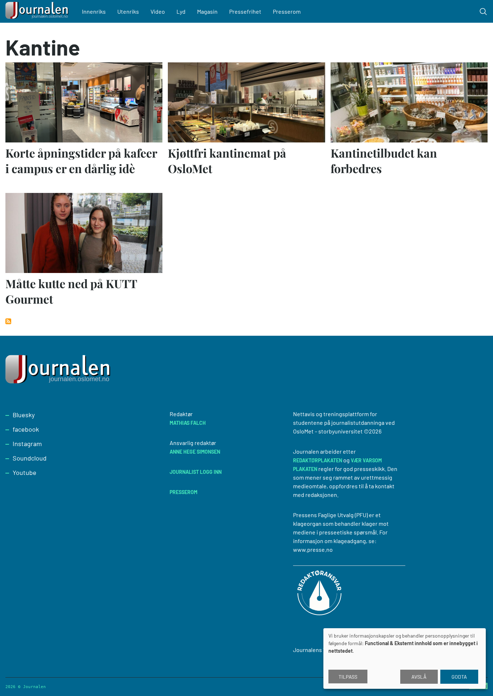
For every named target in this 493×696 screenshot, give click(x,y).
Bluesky (24, 415)
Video (157, 11)
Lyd (181, 11)
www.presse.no (313, 549)
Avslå (419, 677)
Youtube (24, 472)
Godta (459, 677)
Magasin (207, 11)
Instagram (27, 444)
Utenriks (128, 11)
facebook (26, 429)
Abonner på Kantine (8, 321)
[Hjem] (37, 11)
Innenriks (94, 11)
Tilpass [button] (348, 677)
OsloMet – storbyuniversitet (328, 431)
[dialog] (404, 658)
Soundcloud (30, 458)
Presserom (287, 11)
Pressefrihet (245, 11)
